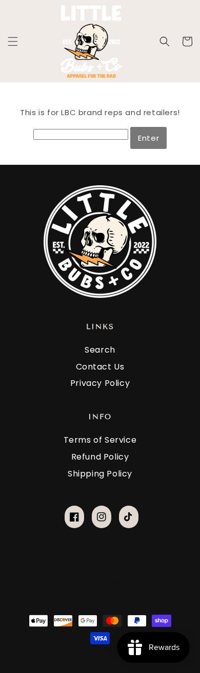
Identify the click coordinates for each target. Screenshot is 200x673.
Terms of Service (100, 440)
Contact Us (100, 367)
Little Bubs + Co (87, 650)
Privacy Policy (100, 383)
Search (100, 350)
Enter (148, 138)
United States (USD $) (93, 584)
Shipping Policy (100, 474)
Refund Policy (100, 457)
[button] (13, 41)
